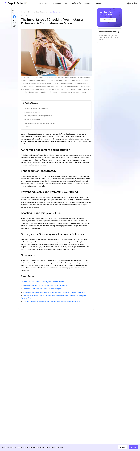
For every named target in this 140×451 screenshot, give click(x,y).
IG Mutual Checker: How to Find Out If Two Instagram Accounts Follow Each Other (51, 302)
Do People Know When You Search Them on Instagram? (42, 289)
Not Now (122, 447)
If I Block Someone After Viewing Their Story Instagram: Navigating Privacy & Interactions (54, 292)
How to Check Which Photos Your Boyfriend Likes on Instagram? (45, 285)
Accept (133, 447)
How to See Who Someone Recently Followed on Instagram (43, 282)
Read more (59, 447)
